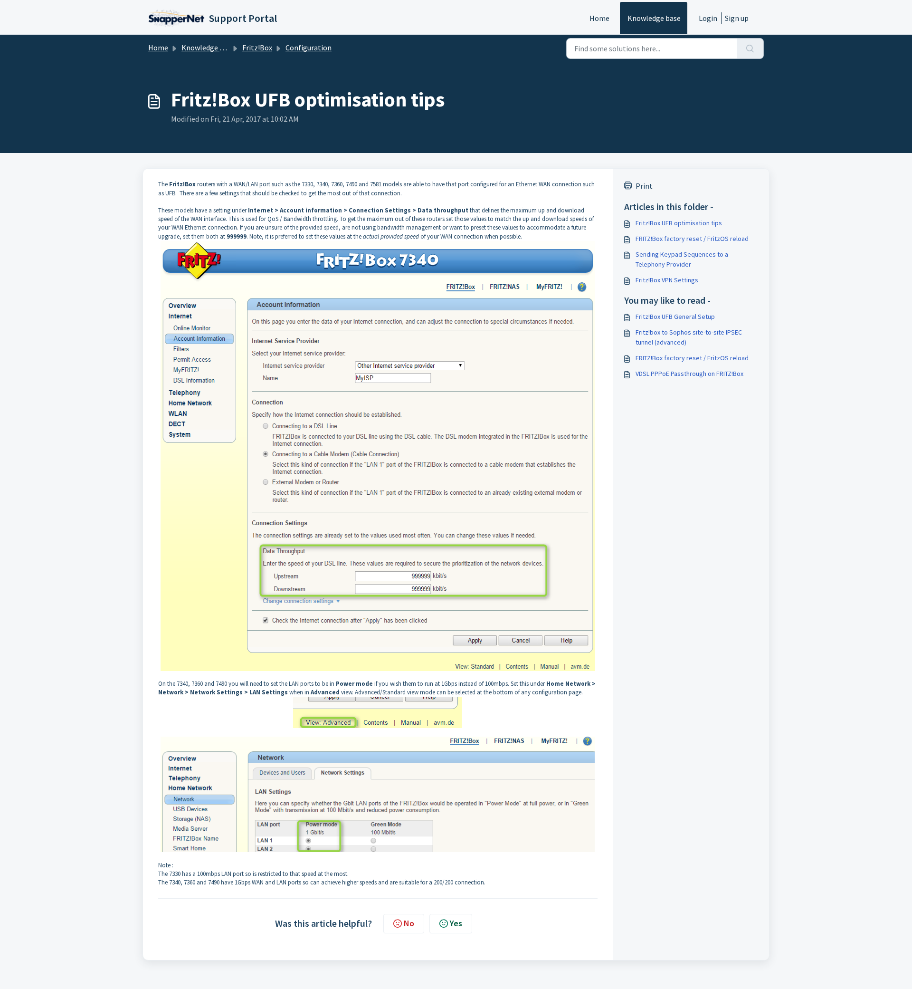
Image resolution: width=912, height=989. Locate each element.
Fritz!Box (257, 47)
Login (708, 18)
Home (599, 18)
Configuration (308, 47)
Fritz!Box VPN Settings (667, 280)
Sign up (737, 18)
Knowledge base (654, 18)
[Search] (750, 48)
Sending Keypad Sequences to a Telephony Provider (682, 259)
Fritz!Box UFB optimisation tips (679, 223)
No (409, 923)
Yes (456, 923)
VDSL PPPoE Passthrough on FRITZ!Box (689, 373)
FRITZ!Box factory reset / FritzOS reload (692, 238)
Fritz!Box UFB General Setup (675, 316)
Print (644, 186)
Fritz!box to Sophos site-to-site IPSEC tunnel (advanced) (689, 337)
